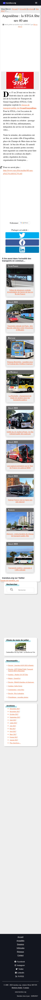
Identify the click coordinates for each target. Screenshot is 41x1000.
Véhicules (20, 948)
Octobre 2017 (14, 714)
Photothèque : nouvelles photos (18, 697)
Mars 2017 (13, 734)
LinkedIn (20, 973)
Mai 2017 (13, 729)
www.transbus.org (20, 992)
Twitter (20, 969)
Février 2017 (14, 737)
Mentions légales (17, 988)
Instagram (20, 965)
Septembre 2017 (15, 717)
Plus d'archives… (15, 743)
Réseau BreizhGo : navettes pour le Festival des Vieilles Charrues (20, 363)
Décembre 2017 (15, 709)
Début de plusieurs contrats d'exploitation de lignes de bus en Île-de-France (20, 292)
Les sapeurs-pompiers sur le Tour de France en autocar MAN (20, 467)
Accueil (15, 9)
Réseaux (20, 952)
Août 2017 (13, 720)
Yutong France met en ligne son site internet (20, 501)
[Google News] (24, 222)
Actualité (23, 9)
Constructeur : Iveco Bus (16, 690)
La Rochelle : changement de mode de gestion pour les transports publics (20, 398)
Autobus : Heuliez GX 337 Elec (18, 674)
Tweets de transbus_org (9, 580)
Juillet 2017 (13, 723)
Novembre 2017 (15, 711)
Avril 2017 (13, 731)
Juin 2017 (13, 726)
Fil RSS (20, 976)
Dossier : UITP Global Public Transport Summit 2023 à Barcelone (20, 670)
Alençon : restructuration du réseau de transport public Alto (20, 535)
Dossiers (20, 944)
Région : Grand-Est (14, 678)
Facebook (20, 962)
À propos (26, 988)
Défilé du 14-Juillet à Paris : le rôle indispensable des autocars (20, 433)
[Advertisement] (20, 49)
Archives (30, 9)
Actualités (20, 941)
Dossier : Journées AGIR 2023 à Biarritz (21, 665)
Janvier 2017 (14, 740)
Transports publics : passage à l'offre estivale (20, 569)
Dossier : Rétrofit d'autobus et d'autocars (21, 682)
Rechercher (11, 584)
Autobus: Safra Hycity (15, 686)
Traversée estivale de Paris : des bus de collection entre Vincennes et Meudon (20, 328)
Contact (20, 955)
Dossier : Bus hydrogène (16, 693)
